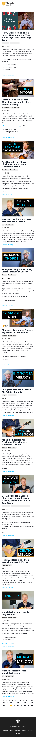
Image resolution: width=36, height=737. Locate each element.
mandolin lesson (15, 107)
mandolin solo (5, 43)
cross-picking (5, 169)
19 (32, 703)
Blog (11, 730)
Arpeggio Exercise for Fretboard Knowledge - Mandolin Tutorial (14, 442)
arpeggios (4, 447)
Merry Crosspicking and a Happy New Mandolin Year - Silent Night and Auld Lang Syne (16, 36)
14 (14, 703)
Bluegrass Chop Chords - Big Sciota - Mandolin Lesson (17, 270)
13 (11, 703)
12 (7, 703)
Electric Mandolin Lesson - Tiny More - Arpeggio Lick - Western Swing (16, 102)
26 (25, 705)
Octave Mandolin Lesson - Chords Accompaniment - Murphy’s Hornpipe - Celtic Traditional (16, 499)
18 (28, 703)
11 (4, 703)
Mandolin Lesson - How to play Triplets (15, 613)
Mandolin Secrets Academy (11, 126)
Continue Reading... (8, 75)
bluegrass (4, 274)
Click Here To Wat (7, 643)
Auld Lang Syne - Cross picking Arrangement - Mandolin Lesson (14, 164)
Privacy (30, 730)
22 (11, 705)
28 (32, 705)
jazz (3, 224)
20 (4, 705)
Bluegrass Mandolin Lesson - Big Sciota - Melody (17, 391)
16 (21, 703)
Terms (24, 730)
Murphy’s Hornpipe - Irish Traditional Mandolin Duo (15, 561)
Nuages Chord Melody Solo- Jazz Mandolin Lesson (16, 220)
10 (32, 701)
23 (14, 705)
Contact (17, 730)
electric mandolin (6, 107)
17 (25, 703)
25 (21, 705)
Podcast (5, 730)
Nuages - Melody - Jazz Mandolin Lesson (14, 672)
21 (7, 705)
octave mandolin (15, 506)
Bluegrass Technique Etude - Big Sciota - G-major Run (17, 331)
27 (28, 705)
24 (18, 705)
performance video (14, 43)
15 (18, 703)
